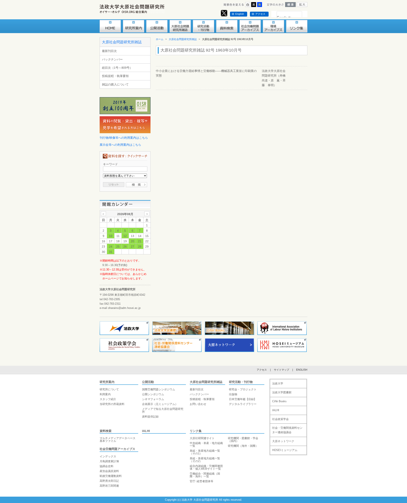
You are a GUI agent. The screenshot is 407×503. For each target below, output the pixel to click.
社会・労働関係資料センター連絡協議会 (287, 430)
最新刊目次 (109, 51)
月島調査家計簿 (109, 461)
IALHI (146, 431)
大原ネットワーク (283, 441)
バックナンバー (112, 59)
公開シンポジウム (153, 394)
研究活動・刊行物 (241, 382)
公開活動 (148, 382)
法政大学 (277, 383)
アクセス (260, 14)
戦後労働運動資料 (111, 476)
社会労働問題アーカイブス (117, 449)
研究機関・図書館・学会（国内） (243, 440)
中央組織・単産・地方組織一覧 (206, 444)
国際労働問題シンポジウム (158, 389)
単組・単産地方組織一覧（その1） (205, 452)
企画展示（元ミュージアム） (160, 404)
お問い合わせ (198, 404)
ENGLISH (301, 369)
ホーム (159, 39)
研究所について (109, 389)
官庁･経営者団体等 (201, 481)
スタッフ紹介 (108, 399)
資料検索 (106, 431)
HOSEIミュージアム (284, 450)
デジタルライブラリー (242, 404)
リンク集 (196, 431)
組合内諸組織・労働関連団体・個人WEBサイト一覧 (206, 467)
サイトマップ (281, 369)
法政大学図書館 (281, 392)
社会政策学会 (280, 419)
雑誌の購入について (115, 84)
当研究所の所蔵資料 (112, 404)
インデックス (108, 456)
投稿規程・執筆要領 (115, 76)
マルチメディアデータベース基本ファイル (117, 440)
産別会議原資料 (109, 471)
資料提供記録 (150, 416)
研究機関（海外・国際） (243, 445)
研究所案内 (107, 382)
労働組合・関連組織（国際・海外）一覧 (205, 475)
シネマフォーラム (153, 399)
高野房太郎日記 (109, 480)
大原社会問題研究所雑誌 (122, 42)
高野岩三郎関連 (109, 485)
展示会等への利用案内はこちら (120, 144)
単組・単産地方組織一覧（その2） (205, 460)
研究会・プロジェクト (242, 389)
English (239, 14)
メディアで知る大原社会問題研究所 (162, 410)
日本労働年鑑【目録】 (242, 399)
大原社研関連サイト (202, 438)
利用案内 (105, 394)
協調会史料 (106, 466)
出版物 (233, 394)
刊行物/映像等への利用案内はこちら (124, 137)
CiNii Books (279, 401)
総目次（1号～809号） (117, 67)
